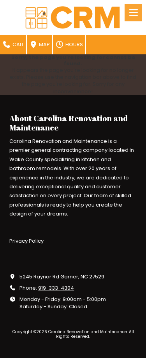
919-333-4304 (56, 288)
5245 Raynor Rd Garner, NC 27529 (61, 276)
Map (44, 44)
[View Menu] (133, 12)
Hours (73, 44)
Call (17, 44)
